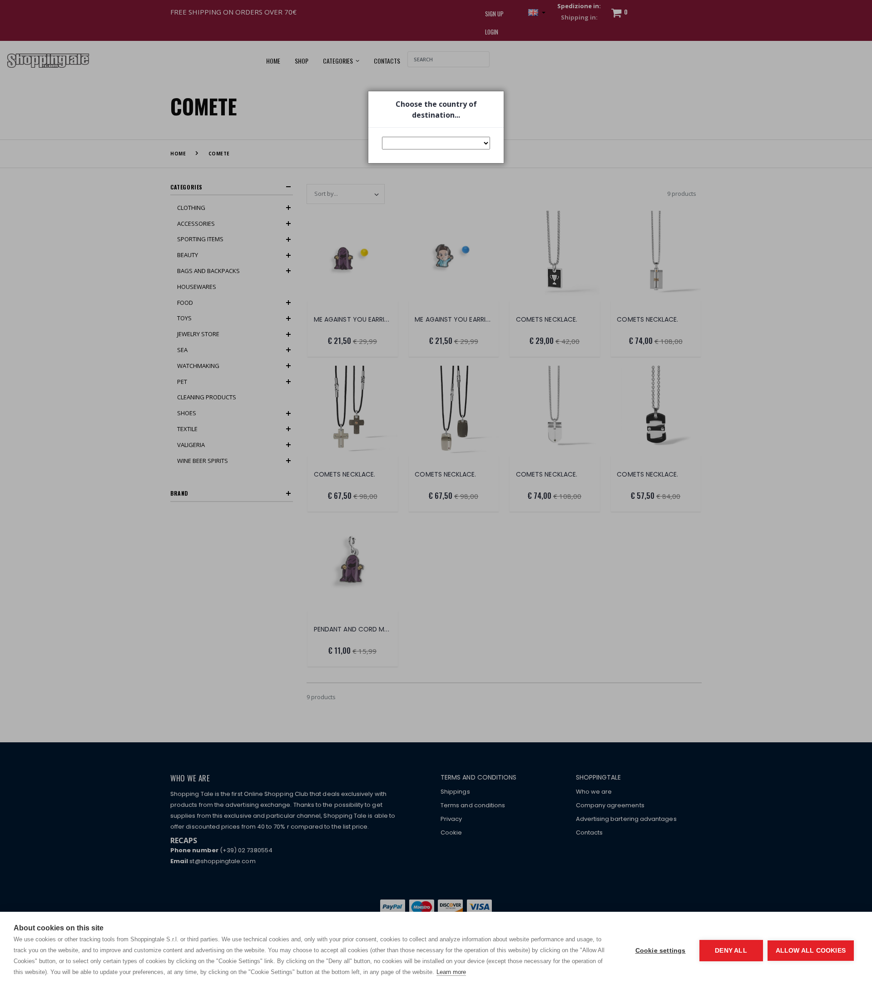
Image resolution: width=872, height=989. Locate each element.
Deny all (731, 950)
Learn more (451, 972)
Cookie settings (660, 950)
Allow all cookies (811, 950)
